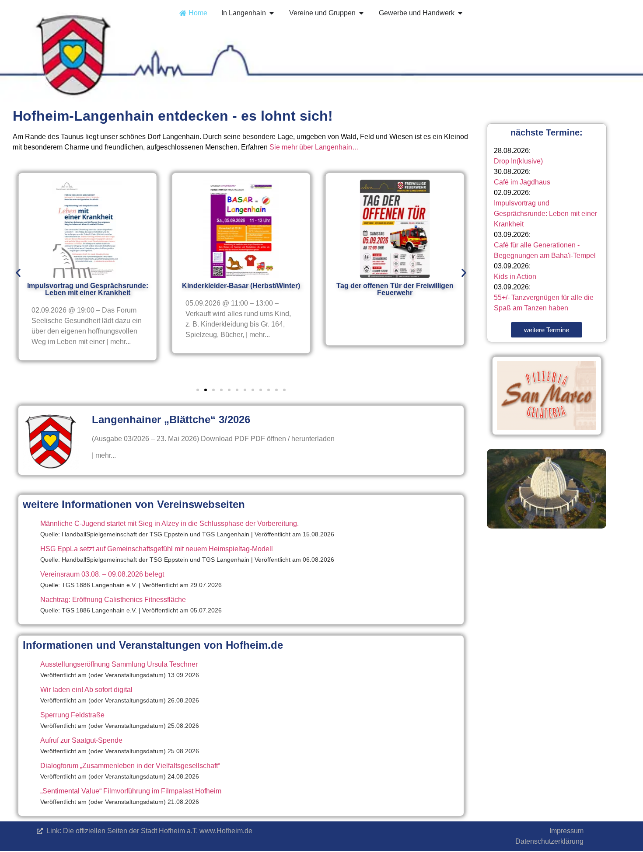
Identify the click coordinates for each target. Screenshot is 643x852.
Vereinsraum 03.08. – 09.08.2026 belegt (102, 574)
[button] (18, 272)
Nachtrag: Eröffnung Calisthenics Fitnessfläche (113, 599)
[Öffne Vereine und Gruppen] (361, 13)
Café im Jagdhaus (522, 182)
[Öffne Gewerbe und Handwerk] (460, 13)
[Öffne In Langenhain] (271, 13)
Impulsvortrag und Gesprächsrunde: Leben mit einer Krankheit (545, 213)
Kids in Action (515, 276)
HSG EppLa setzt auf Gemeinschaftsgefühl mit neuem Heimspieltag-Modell (156, 549)
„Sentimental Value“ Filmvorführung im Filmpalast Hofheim (130, 791)
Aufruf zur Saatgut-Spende (81, 740)
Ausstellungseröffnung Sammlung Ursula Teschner (119, 664)
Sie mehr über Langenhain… (314, 147)
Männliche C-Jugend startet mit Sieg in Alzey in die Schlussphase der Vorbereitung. (169, 523)
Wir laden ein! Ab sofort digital (86, 689)
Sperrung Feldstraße (72, 715)
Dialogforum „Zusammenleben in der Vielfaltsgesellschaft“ (130, 765)
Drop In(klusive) (518, 161)
